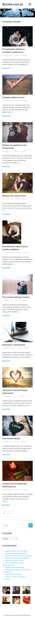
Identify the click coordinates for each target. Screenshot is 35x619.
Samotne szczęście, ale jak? (14, 560)
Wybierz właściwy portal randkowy (17, 558)
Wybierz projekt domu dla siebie (16, 551)
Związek (24, 55)
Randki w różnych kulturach (14, 567)
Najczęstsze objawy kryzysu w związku (18, 556)
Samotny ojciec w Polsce (13, 574)
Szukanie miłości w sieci (13, 97)
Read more (6, 68)
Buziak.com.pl (12, 4)
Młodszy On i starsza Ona (13, 196)
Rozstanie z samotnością (13, 345)
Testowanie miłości (11, 438)
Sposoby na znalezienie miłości (15, 553)
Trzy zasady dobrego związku (16, 297)
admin (17, 55)
